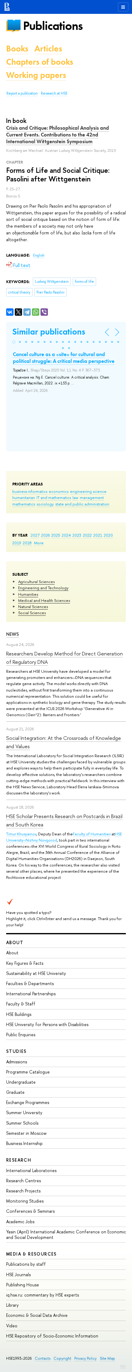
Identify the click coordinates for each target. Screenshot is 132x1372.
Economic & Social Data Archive (37, 1315)
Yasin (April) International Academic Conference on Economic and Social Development (66, 1234)
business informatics (29, 491)
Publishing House (22, 1285)
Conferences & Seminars (30, 1211)
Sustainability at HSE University (36, 973)
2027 (35, 535)
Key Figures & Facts (24, 963)
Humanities (28, 594)
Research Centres (23, 1180)
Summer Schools (22, 1123)
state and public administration (82, 504)
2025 (55, 535)
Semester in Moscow (26, 1133)
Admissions (16, 1062)
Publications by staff (26, 1264)
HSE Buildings (18, 1014)
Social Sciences (32, 612)
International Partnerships (31, 994)
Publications (53, 26)
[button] (14, 342)
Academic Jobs (20, 1221)
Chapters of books (39, 61)
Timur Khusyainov (21, 834)
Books (17, 48)
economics (58, 491)
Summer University (24, 1112)
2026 (45, 535)
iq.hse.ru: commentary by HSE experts (42, 1295)
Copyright (62, 1358)
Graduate (15, 1092)
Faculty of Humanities (92, 834)
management (92, 497)
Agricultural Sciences (36, 581)
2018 (27, 543)
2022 (87, 535)
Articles (48, 48)
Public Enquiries (20, 1034)
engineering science (88, 491)
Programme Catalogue (28, 1072)
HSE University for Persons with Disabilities (47, 1024)
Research (18, 1160)
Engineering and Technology (43, 588)
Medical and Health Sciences (44, 600)
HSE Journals (18, 1274)
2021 (97, 535)
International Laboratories (31, 1170)
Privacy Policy (85, 1358)
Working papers (36, 75)
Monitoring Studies (25, 1201)
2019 (16, 543)
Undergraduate (21, 1082)
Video (11, 1326)
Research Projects (23, 1191)
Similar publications (48, 331)
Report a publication (22, 93)
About (14, 942)
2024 (66, 535)
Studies (16, 1051)
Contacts (42, 1358)
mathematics (23, 504)
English (39, 255)
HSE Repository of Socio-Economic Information (52, 1336)
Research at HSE (54, 93)
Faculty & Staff (20, 1004)
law (75, 497)
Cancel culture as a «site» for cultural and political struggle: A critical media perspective (64, 357)
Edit (123, 1366)
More (39, 543)
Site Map (107, 1358)
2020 (108, 535)
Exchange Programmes (27, 1102)
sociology (45, 504)
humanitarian (23, 497)
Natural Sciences (33, 606)
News (12, 634)
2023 (76, 535)
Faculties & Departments (30, 983)
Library (12, 1305)
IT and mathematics (54, 497)
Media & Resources (31, 1254)
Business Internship (24, 1143)
